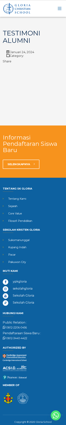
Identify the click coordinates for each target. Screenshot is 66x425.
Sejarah (12, 206)
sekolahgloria (22, 288)
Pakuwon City (17, 262)
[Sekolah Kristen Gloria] (21, 8)
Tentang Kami (17, 198)
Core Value (15, 213)
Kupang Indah (17, 247)
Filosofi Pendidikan (20, 221)
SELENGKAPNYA (19, 164)
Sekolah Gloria (23, 295)
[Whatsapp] (56, 415)
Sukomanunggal (19, 240)
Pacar (12, 254)
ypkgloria (20, 281)
